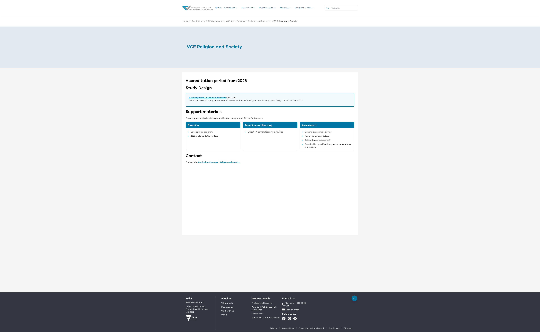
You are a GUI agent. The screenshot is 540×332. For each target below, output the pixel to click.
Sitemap (348, 328)
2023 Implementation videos (204, 136)
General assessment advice (318, 132)
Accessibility (288, 328)
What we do (227, 303)
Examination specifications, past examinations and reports (328, 145)
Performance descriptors (317, 136)
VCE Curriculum (214, 21)
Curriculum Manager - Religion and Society (218, 162)
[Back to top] (354, 298)
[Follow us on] (283, 318)
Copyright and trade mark (311, 328)
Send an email (292, 309)
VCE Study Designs (235, 21)
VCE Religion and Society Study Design (207, 97)
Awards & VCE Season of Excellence (264, 308)
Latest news (257, 313)
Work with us (227, 311)
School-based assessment (317, 140)
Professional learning (262, 303)
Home (186, 21)
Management (227, 307)
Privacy (273, 328)
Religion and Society (258, 21)
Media (224, 314)
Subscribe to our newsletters (266, 317)
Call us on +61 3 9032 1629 (295, 304)
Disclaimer (334, 328)
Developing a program (202, 132)
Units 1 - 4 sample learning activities (265, 132)
